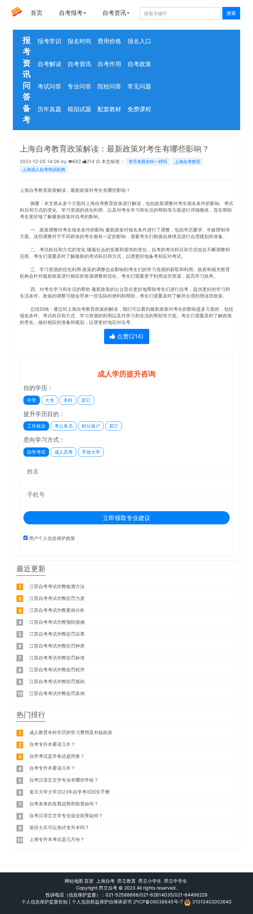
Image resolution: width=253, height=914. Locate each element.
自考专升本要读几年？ (52, 744)
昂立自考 (108, 888)
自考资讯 (114, 12)
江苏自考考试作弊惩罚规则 (57, 681)
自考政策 (139, 63)
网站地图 (74, 881)
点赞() (129, 336)
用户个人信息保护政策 (52, 538)
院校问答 (109, 86)
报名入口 (139, 41)
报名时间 (79, 41)
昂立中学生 (175, 881)
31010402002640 (212, 901)
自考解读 (49, 63)
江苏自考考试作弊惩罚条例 (57, 693)
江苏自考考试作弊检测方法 (57, 586)
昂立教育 (126, 881)
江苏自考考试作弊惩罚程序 (57, 669)
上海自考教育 (187, 161)
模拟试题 (79, 109)
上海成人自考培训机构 (43, 169)
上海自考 (105, 881)
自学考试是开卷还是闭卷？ (57, 756)
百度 (89, 881)
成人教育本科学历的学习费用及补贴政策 (70, 732)
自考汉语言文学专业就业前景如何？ (66, 815)
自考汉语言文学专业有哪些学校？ (63, 780)
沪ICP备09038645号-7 (158, 901)
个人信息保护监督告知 (44, 901)
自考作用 (109, 63)
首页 (36, 12)
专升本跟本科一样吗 (147, 161)
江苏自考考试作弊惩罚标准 (57, 657)
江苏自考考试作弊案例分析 (57, 610)
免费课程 (139, 109)
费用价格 (109, 41)
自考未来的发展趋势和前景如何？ (63, 803)
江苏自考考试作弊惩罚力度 (57, 598)
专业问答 (79, 86)
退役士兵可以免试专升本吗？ (59, 827)
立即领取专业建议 (126, 517)
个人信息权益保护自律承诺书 (102, 901)
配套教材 (109, 109)
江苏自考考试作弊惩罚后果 (57, 634)
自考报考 (71, 12)
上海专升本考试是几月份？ (57, 839)
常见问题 (139, 86)
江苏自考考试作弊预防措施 (57, 622)
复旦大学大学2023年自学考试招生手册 (69, 791)
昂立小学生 (149, 881)
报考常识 (49, 41)
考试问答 (49, 86)
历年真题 (49, 109)
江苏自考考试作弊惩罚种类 (57, 646)
